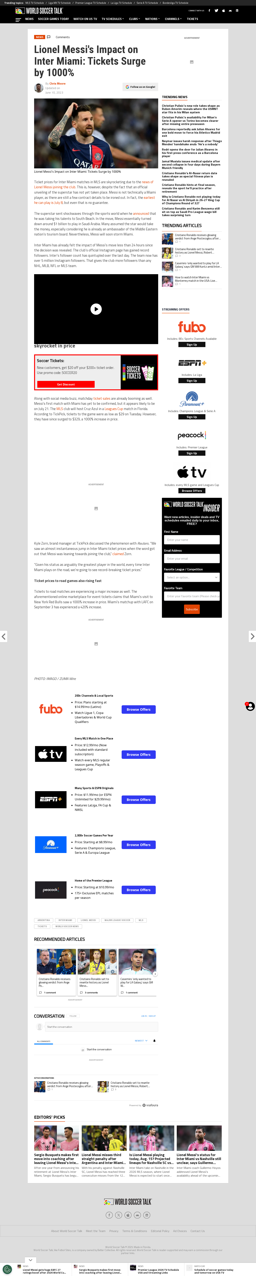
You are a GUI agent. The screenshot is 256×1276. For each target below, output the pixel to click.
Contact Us (198, 1231)
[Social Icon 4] (146, 1215)
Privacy (113, 1231)
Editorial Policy (160, 1231)
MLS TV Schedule (34, 3)
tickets (42, 926)
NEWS (29, 19)
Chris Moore (57, 83)
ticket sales (101, 398)
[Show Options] (216, 577)
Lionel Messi (88, 920)
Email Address (173, 550)
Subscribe (192, 609)
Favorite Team (173, 588)
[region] (96, 1061)
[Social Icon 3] (137, 1215)
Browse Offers (138, 709)
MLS (59, 408)
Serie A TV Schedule (147, 3)
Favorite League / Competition (183, 569)
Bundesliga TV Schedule (175, 3)
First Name (171, 531)
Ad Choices (180, 1231)
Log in (144, 1016)
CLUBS (133, 19)
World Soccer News (67, 926)
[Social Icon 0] (109, 1215)
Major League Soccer (117, 920)
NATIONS (151, 19)
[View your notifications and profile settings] (154, 1040)
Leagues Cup (114, 408)
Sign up (152, 1016)
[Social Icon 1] (118, 1215)
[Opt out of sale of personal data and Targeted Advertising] (7, 1269)
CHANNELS (172, 19)
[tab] (43, 1041)
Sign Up (192, 344)
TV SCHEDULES (112, 19)
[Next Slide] (155, 973)
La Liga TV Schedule (121, 3)
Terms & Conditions (134, 1231)
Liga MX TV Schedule (60, 3)
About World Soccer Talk (66, 1231)
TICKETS (192, 19)
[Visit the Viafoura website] (150, 1105)
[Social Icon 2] (128, 1215)
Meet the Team (96, 1231)
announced (141, 213)
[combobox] (190, 577)
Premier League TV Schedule (90, 3)
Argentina (43, 920)
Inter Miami (65, 920)
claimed (118, 553)
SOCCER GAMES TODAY (53, 19)
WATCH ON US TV (85, 19)
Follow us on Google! (142, 87)
